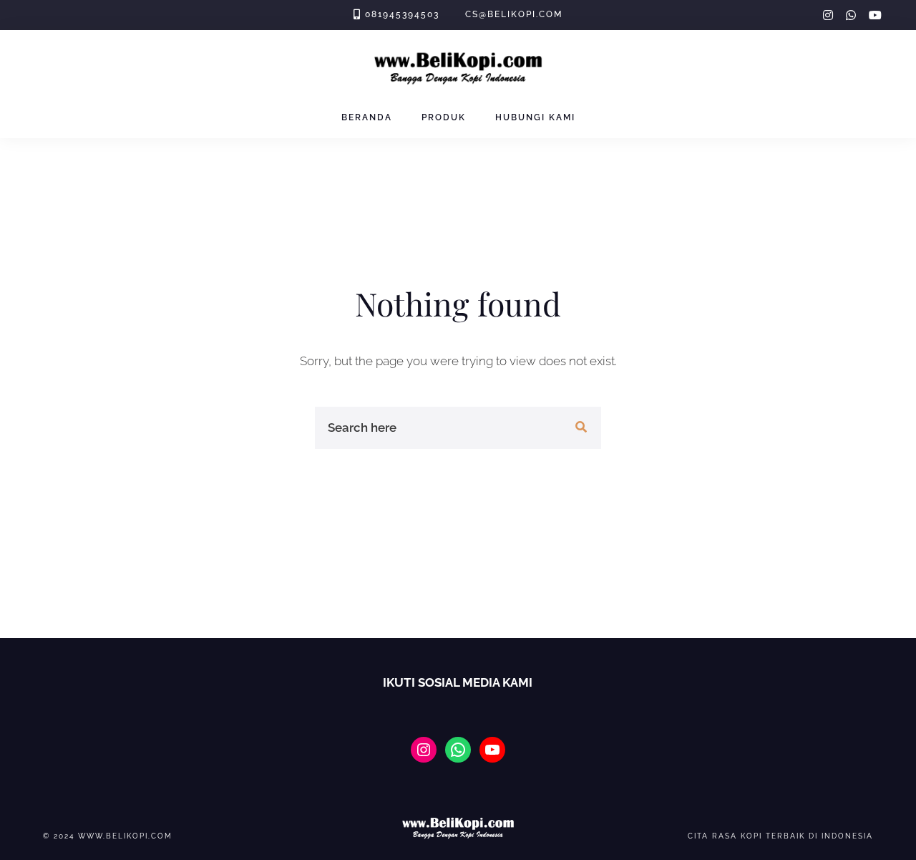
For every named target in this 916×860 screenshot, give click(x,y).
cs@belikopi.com (513, 14)
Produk (444, 117)
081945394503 (402, 14)
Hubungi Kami (535, 117)
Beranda (366, 117)
